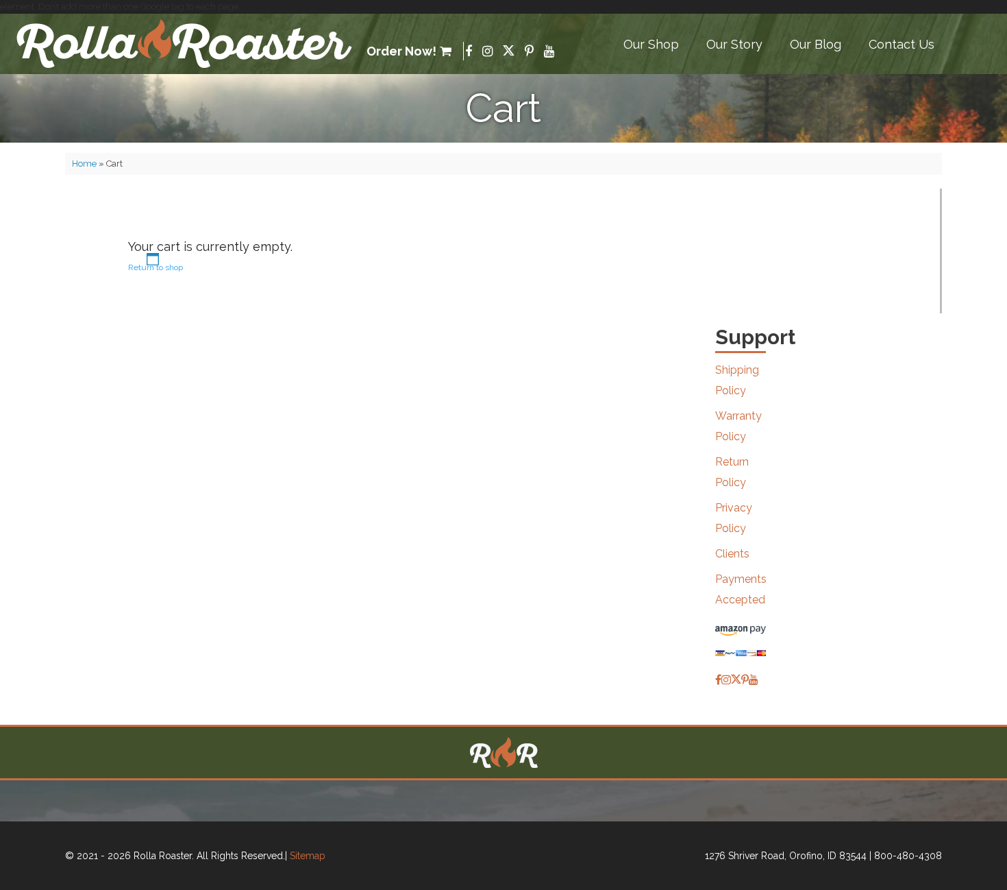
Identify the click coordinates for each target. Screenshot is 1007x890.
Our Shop (651, 44)
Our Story (734, 44)
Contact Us (901, 44)
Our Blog (815, 44)
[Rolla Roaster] (185, 44)
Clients (732, 553)
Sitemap (307, 855)
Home (84, 163)
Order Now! (401, 51)
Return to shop (155, 267)
